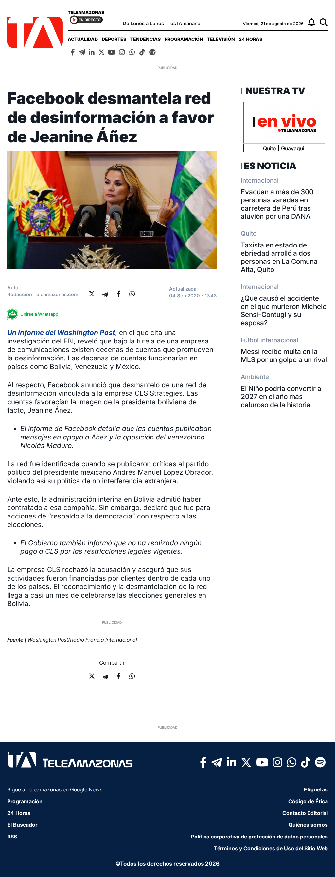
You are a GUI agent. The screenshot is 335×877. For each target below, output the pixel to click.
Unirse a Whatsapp (39, 314)
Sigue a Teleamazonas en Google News (54, 789)
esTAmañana (185, 23)
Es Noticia (270, 165)
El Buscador (22, 824)
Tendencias (145, 39)
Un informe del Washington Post (61, 332)
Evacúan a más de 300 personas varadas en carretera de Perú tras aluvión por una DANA (277, 204)
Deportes (114, 39)
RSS (12, 836)
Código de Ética (308, 801)
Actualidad (83, 39)
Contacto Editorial (305, 813)
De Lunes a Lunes (143, 23)
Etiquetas (316, 789)
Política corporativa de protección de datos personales (259, 836)
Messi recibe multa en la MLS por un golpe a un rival (284, 355)
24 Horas (250, 39)
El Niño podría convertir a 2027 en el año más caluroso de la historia (281, 396)
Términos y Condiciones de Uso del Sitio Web (271, 848)
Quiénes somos (308, 824)
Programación (184, 39)
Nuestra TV (274, 90)
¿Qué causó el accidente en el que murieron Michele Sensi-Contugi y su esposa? (283, 310)
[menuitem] (83, 39)
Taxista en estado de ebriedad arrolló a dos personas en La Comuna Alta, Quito (279, 257)
